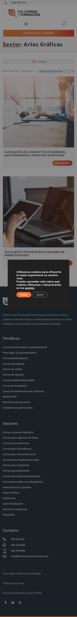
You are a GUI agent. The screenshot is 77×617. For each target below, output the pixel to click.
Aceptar (24, 294)
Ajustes (40, 294)
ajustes (29, 288)
